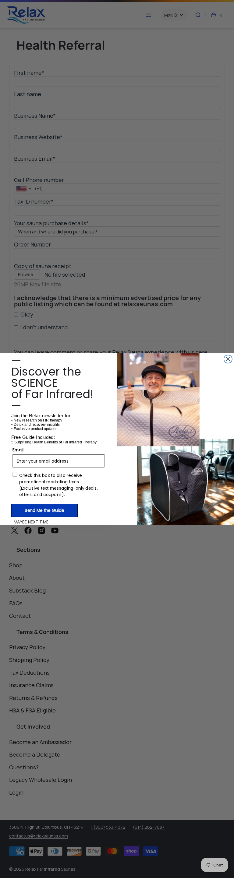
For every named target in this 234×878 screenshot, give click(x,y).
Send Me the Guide (44, 510)
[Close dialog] (228, 359)
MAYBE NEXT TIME (31, 522)
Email (17, 450)
